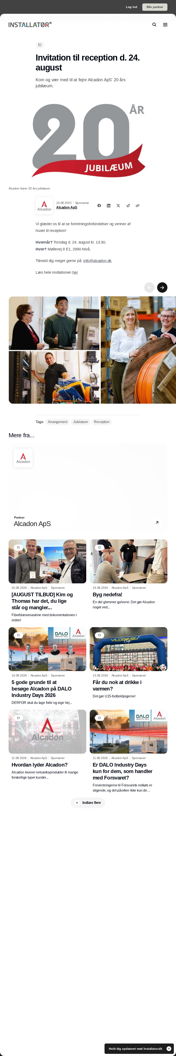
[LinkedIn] (108, 205)
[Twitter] (118, 205)
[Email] (127, 205)
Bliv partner (155, 7)
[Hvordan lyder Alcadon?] (47, 745)
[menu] (165, 25)
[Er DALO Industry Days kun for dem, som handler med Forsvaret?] (128, 751)
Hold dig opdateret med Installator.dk (136, 1048)
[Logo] (30, 24)
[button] (157, 522)
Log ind (131, 7)
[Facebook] (99, 205)
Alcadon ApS (66, 207)
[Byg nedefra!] (128, 574)
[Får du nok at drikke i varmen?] (128, 663)
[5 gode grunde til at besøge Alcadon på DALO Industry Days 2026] (47, 666)
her (75, 272)
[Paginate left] (149, 287)
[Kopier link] (138, 205)
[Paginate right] (162, 287)
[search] (154, 25)
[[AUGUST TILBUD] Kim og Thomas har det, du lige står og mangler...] (47, 581)
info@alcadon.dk (97, 261)
